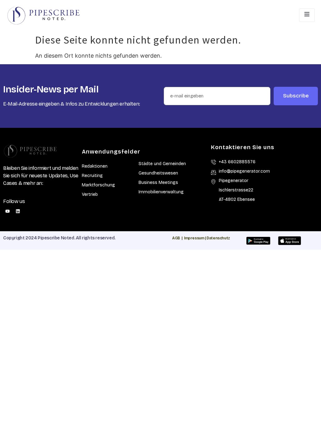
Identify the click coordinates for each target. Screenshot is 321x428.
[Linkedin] (17, 211)
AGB (176, 238)
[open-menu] (307, 15)
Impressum (194, 238)
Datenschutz (218, 238)
